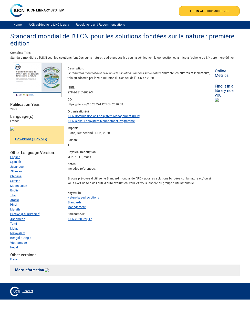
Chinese (15, 176)
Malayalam (17, 233)
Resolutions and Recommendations (100, 24)
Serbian (15, 181)
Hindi (13, 204)
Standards (75, 202)
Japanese (17, 166)
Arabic (14, 200)
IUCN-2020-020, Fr (80, 219)
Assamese (17, 219)
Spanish (15, 162)
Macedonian (18, 186)
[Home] (17, 10)
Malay (14, 228)
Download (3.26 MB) (31, 139)
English (15, 157)
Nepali (14, 247)
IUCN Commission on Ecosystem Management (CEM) (104, 116)
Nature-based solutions (83, 197)
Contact (27, 291)
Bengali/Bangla (20, 238)
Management (77, 207)
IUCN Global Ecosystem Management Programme (101, 121)
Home (18, 24)
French (15, 259)
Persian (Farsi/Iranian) (25, 214)
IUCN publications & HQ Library (49, 24)
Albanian (16, 171)
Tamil (14, 223)
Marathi (15, 209)
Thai (13, 195)
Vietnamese (18, 243)
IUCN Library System (45, 10)
